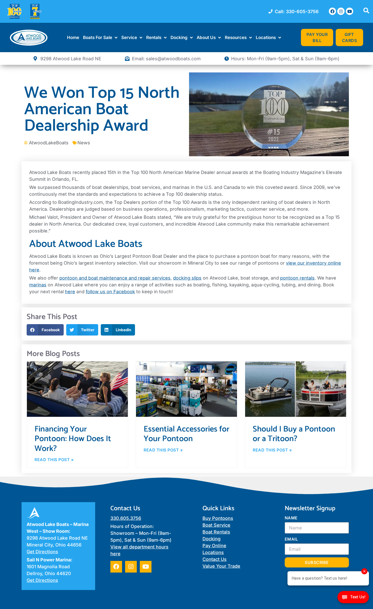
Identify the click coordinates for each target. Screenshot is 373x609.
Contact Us (214, 559)
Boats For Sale (97, 37)
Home (73, 37)
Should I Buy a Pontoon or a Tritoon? (294, 434)
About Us (206, 37)
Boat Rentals (216, 532)
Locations (266, 37)
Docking (179, 37)
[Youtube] (349, 11)
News (83, 142)
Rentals (153, 37)
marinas (37, 284)
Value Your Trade (221, 566)
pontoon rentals (297, 278)
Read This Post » (54, 459)
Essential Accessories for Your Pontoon (186, 434)
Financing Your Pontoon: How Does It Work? (73, 439)
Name (291, 517)
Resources (236, 37)
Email (291, 539)
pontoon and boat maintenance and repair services (115, 278)
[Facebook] (332, 11)
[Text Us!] (353, 598)
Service (129, 37)
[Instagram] (341, 11)
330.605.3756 (125, 518)
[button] (45, 330)
